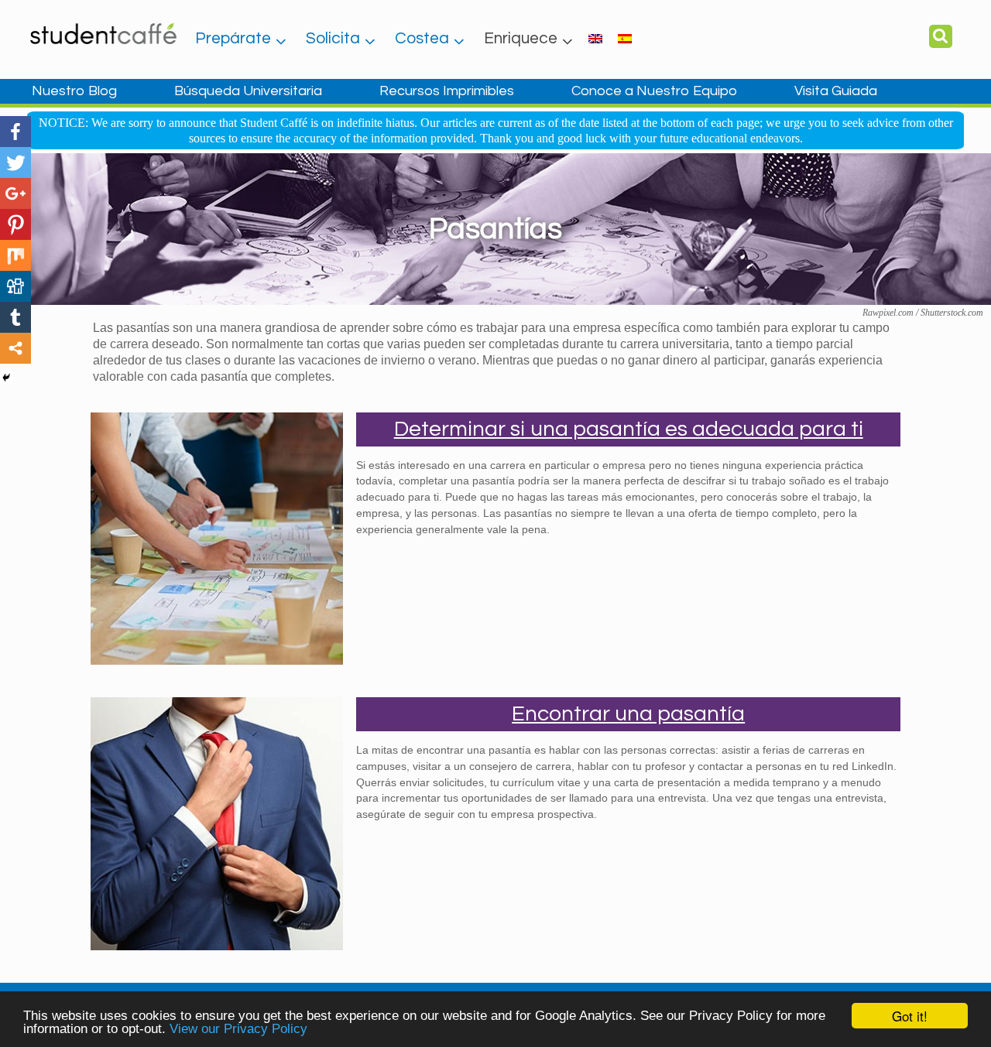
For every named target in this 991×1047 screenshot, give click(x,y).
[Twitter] (15, 162)
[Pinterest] (15, 224)
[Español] (625, 38)
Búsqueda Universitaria (248, 91)
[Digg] (15, 286)
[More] (15, 348)
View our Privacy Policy (238, 1028)
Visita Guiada (835, 91)
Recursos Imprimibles (446, 91)
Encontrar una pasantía (628, 714)
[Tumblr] (15, 317)
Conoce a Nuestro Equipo (654, 91)
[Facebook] (15, 131)
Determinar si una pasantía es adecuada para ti (628, 429)
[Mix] (15, 255)
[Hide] (6, 377)
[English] (595, 38)
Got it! (910, 1015)
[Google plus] (15, 193)
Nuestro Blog (74, 91)
